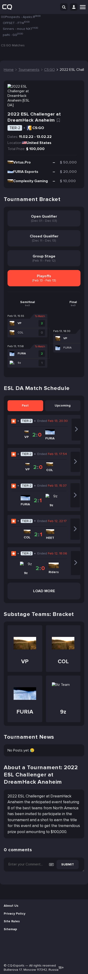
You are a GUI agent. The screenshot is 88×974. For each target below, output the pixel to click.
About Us (11, 906)
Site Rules (12, 921)
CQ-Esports (16, 965)
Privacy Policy (14, 914)
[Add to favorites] (58, 120)
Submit (67, 864)
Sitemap (10, 929)
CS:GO (38, 128)
